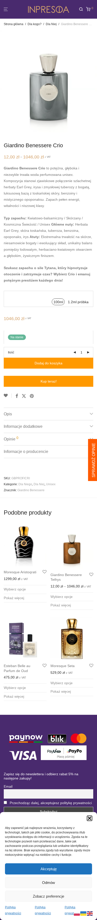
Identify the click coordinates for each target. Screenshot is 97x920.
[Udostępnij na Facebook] (16, 396)
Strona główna (13, 24)
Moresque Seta (62, 666)
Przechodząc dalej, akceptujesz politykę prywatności (51, 803)
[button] (89, 818)
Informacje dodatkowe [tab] (23, 426)
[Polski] (77, 913)
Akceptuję (49, 869)
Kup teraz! (49, 381)
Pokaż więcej (14, 598)
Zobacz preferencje (48, 896)
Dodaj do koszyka (48, 363)
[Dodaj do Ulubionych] (8, 395)
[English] (90, 913)
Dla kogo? (35, 24)
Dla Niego (25, 484)
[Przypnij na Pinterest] (32, 396)
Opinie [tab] (11, 438)
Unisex (50, 484)
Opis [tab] (8, 414)
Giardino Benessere (31, 490)
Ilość (11, 352)
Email (8, 786)
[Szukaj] (82, 9)
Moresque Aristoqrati (20, 572)
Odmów (48, 882)
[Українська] (83, 913)
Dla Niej (51, 24)
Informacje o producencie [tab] (26, 451)
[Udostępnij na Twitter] (24, 396)
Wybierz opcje (15, 589)
